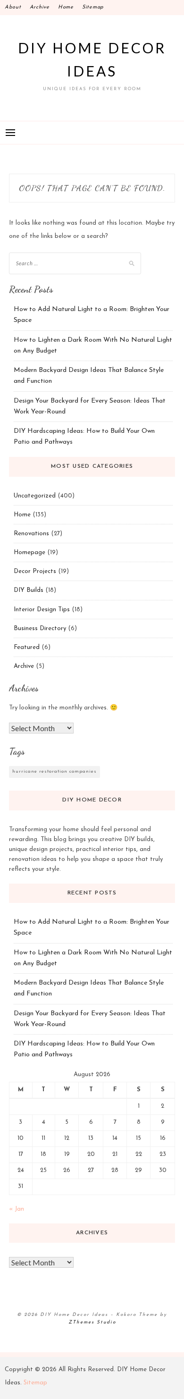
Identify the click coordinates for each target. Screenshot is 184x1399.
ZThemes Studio (92, 1322)
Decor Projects (35, 571)
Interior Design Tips (42, 610)
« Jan (16, 1209)
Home (66, 7)
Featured (27, 647)
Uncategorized (35, 496)
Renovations (31, 534)
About (13, 7)
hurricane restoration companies (54, 771)
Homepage (29, 552)
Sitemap (93, 7)
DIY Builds (28, 590)
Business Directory (40, 628)
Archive (40, 7)
